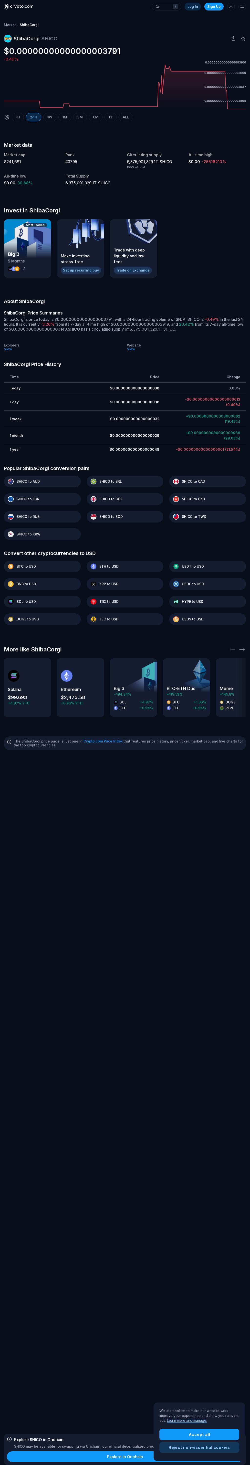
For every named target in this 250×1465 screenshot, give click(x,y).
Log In (193, 6)
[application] (125, 87)
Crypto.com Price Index (103, 741)
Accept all (199, 1434)
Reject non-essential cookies (199, 1447)
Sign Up (214, 6)
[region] (199, 1431)
